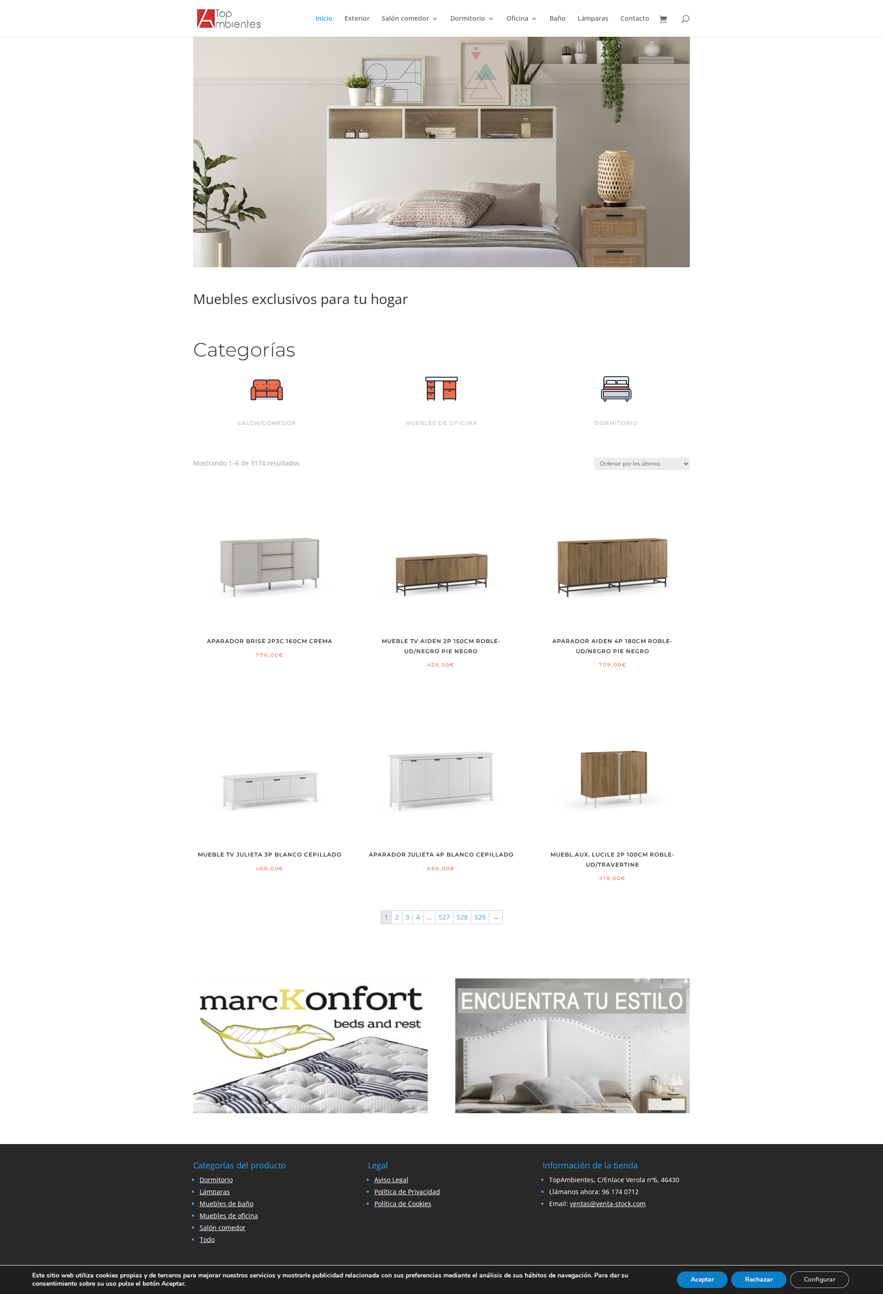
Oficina (517, 19)
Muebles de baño (226, 1203)
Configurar (819, 1279)
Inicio (324, 19)
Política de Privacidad (407, 1191)
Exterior (357, 19)
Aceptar (702, 1279)
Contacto (634, 19)
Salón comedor (405, 19)
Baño (558, 19)
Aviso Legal (391, 1179)
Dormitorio (467, 19)
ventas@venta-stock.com (608, 1203)
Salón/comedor (266, 423)
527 (444, 917)
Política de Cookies (402, 1203)
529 (480, 917)
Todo (207, 1239)
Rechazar (759, 1279)
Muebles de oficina (441, 423)
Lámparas (593, 19)
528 (462, 917)
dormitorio (616, 423)
